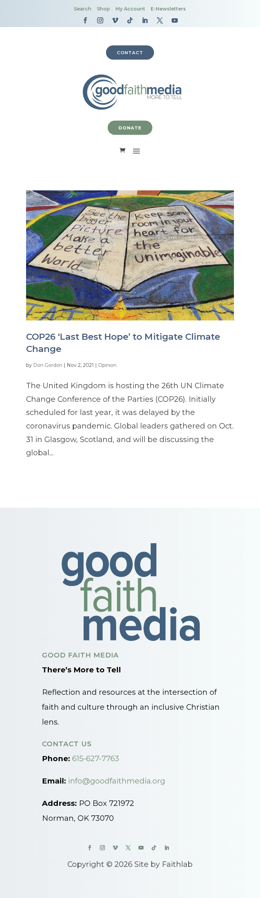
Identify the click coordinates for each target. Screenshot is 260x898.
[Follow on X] (160, 20)
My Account (130, 9)
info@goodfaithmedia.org (116, 781)
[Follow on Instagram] (100, 20)
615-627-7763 (95, 758)
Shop (103, 9)
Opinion (107, 365)
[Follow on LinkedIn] (145, 20)
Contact (130, 52)
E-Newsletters (168, 9)
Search (82, 9)
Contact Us (67, 744)
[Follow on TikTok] (130, 20)
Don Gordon (47, 365)
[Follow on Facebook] (85, 20)
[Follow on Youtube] (175, 20)
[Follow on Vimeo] (115, 20)
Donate (130, 127)
